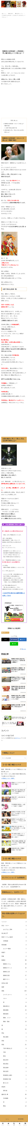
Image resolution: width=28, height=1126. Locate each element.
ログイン (17, 738)
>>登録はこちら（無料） (8, 778)
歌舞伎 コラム (6, 632)
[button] (25, 758)
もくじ (7, 1119)
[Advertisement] (14, 33)
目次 (12, 120)
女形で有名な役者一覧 (11, 128)
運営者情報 (20, 1119)
